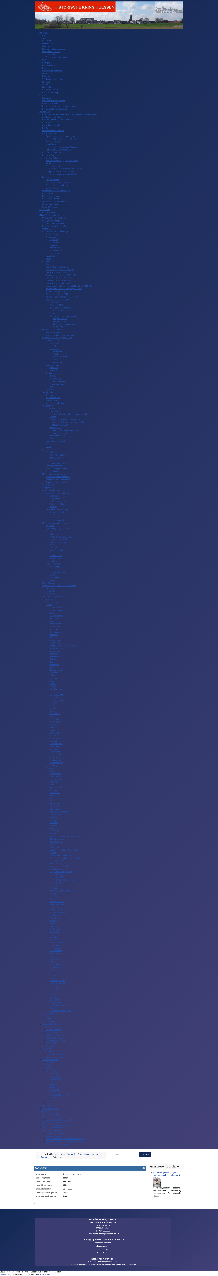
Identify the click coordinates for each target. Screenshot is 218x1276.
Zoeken (146, 1154)
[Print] (143, 1168)
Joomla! (3, 1275)
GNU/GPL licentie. (45, 1275)
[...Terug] (35, 1203)
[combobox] (125, 1154)
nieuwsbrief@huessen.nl (126, 1264)
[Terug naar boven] (214, 1271)
